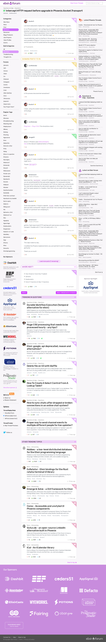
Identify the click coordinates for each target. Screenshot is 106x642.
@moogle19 (33, 164)
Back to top (71, 562)
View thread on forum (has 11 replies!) (36, 274)
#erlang (5, 132)
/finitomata (6, 98)
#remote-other (7, 146)
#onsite (5, 182)
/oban (28, 314)
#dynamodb (58, 412)
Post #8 (71, 213)
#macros (6, 157)
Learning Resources (84, 42)
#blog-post (6, 207)
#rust (33, 479)
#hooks (49, 515)
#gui (47, 496)
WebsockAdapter (43, 142)
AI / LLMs (92, 190)
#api (4, 240)
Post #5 (71, 147)
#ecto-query (7, 201)
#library (29, 459)
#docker (5, 187)
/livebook (6, 79)
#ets (28, 412)
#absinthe (6, 143)
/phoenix (5, 13)
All (4, 49)
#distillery (6, 234)
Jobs (93, 268)
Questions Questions (95, 165)
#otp (4, 148)
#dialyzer (6, 184)
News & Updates (87, 257)
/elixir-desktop (7, 93)
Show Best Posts (9, 413)
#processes (6, 237)
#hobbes (49, 459)
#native (52, 496)
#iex (4, 218)
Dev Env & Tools (94, 184)
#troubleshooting (35, 412)
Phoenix (92, 20)
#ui (39, 515)
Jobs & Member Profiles (85, 268)
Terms (21, 639)
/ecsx (5, 96)
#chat (52, 412)
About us (7, 398)
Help (14, 637)
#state (57, 496)
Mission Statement (10, 400)
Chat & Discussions (84, 53)
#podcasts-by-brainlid (9, 198)
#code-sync (6, 173)
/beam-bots (6, 104)
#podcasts (6, 179)
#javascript (6, 176)
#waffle (35, 373)
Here (25, 144)
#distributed (42, 459)
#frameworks (41, 496)
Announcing (35, 447)
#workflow (34, 314)
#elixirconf (6, 162)
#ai (4, 209)
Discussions (93, 61)
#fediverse (36, 537)
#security (6, 248)
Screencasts (93, 42)
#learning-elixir (45, 412)
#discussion (6, 171)
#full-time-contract (9, 195)
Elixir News (6, 22)
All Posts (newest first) (11, 418)
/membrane (6, 87)
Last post (71, 286)
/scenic (5, 84)
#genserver (6, 137)
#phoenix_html (7, 212)
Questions (18, 8)
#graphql (6, 220)
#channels (35, 432)
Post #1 (72, 81)
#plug (5, 151)
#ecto (5, 115)
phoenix (28, 276)
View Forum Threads (76, 3)
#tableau (29, 517)
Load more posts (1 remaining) (49, 261)
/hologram (6, 82)
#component (64, 515)
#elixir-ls (5, 204)
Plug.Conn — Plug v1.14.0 (31, 126)
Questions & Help (8, 8)
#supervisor (6, 229)
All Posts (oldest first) (10, 416)
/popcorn (6, 101)
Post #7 (71, 193)
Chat (4, 27)
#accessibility (56, 515)
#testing (6, 135)
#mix (4, 140)
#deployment (7, 126)
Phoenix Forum (97, 91)
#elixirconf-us (7, 215)
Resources (6, 32)
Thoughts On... (7, 57)
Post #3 (71, 114)
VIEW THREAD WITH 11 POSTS (66, 292)
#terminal (39, 479)
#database (35, 459)
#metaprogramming (9, 251)
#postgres (6, 159)
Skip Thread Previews (11, 425)
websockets (30, 279)
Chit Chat (92, 53)
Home (27, 282)
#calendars (35, 554)
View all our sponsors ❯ (10, 387)
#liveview (43, 515)
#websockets (13, 13)
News (28, 447)
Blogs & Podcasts (83, 47)
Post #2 (71, 97)
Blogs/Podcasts (8, 35)
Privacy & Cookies (29, 639)
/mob (4, 90)
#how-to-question (8, 154)
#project (42, 537)
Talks (91, 207)
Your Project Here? (8, 107)
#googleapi (30, 355)
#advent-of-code (8, 231)
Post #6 (71, 168)
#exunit (5, 168)
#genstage (6, 223)
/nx (4, 76)
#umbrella (6, 193)
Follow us (9, 432)
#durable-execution (43, 314)
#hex (4, 245)
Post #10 (71, 254)
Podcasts (91, 68)
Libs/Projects (7, 37)
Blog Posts (91, 47)
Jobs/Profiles (7, 40)
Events (5, 42)
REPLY (24, 292)
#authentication (8, 190)
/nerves (29, 496)
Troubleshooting (8, 54)
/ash (4, 68)
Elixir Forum (94, 170)
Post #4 (71, 129)
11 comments (29, 47)
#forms (5, 243)
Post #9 (71, 230)
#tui (44, 479)
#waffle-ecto (41, 373)
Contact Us (6, 637)
